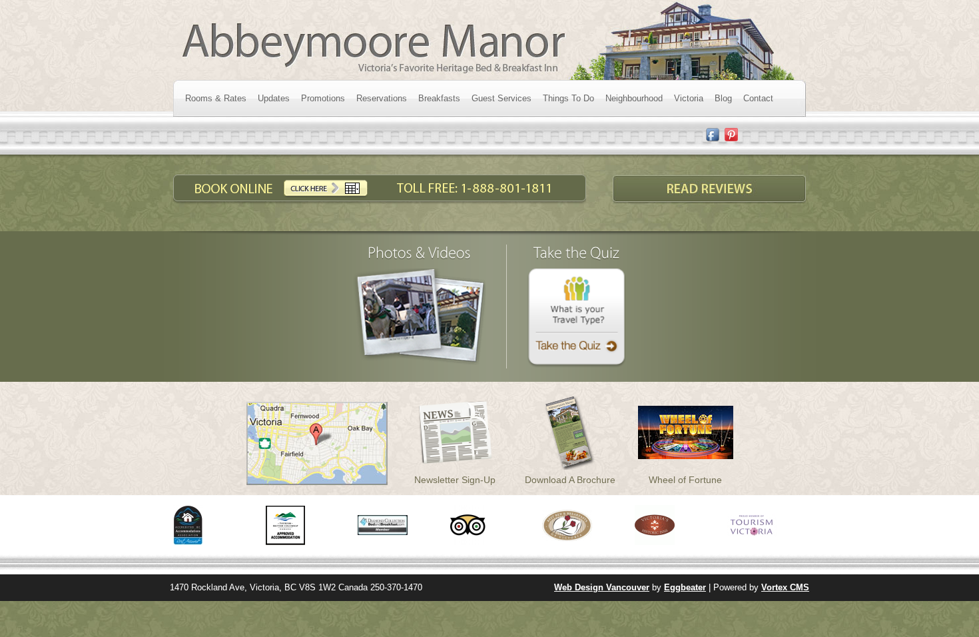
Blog (723, 98)
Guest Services (501, 98)
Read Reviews (709, 190)
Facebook (712, 135)
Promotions (323, 98)
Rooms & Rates (215, 98)
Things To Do (568, 98)
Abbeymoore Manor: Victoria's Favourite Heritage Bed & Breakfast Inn (486, 40)
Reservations (381, 98)
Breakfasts (439, 98)
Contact (758, 98)
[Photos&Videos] (419, 252)
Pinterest (731, 135)
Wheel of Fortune (685, 479)
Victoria (688, 98)
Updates (274, 98)
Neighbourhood (634, 98)
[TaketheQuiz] (576, 252)
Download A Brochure (570, 479)
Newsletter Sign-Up (454, 479)
